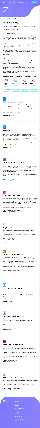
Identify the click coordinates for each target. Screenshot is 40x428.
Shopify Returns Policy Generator (20, 419)
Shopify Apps (9, 18)
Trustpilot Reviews (17, 412)
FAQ (15, 404)
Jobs (15, 423)
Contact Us (16, 420)
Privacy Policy (17, 405)
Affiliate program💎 (16, 2)
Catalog (16, 409)
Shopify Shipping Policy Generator (20, 417)
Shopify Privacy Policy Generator (20, 413)
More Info (6, 117)
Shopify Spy (16, 401)
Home (4, 18)
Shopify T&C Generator (18, 416)
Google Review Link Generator (19, 408)
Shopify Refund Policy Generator (20, 415)
